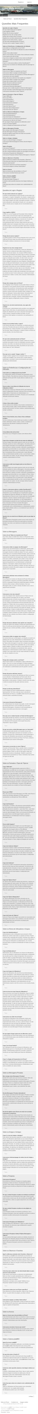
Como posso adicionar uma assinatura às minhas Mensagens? (18, 74)
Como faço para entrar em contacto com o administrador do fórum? (17, 185)
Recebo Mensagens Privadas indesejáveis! (14, 131)
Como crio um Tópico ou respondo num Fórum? (15, 71)
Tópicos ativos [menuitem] (35, 5)
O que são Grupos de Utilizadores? (11, 117)
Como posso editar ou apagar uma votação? (14, 79)
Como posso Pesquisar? (9, 148)
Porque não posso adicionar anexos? (12, 83)
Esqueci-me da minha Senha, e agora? (12, 39)
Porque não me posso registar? (11, 33)
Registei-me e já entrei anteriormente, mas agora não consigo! (18, 38)
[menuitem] (3, 1412)
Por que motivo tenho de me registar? (12, 29)
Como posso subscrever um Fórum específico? (14, 164)
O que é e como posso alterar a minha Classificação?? (16, 63)
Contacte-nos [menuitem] (14, 1402)
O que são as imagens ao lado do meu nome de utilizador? (17, 58)
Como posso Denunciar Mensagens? (12, 86)
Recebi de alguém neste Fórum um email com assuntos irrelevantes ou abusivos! (17, 134)
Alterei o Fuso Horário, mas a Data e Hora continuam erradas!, (18, 54)
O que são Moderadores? (9, 115)
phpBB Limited (9, 1345)
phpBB (10, 1407)
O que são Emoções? (8, 99)
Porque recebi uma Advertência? (11, 84)
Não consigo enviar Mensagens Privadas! (13, 130)
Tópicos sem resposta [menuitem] (30, 5)
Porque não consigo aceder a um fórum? (13, 81)
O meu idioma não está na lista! (11, 56)
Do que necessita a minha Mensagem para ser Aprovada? (17, 89)
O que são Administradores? (10, 113)
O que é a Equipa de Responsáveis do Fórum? (14, 125)
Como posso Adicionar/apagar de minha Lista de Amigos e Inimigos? (17, 142)
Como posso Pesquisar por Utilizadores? (13, 153)
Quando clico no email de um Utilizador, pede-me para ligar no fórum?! (18, 65)
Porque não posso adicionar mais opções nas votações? (17, 78)
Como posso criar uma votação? (11, 76)
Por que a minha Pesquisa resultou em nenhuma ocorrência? (18, 149)
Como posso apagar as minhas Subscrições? (14, 166)
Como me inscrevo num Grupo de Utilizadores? (15, 118)
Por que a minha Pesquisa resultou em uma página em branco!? (19, 151)
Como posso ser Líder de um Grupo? (12, 120)
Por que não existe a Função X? (11, 179)
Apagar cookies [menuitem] (24, 1402)
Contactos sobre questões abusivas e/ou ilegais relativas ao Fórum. (18, 181)
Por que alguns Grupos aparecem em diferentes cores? (17, 122)
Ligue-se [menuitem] (29, 2)
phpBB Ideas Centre (26, 1359)
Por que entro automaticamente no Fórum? (13, 41)
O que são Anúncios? (8, 104)
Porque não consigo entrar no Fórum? (12, 36)
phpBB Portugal (10, 1408)
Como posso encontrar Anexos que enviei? (13, 173)
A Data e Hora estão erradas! (10, 53)
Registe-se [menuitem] (21, 2)
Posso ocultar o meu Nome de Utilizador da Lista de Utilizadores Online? (19, 50)
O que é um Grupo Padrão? (10, 123)
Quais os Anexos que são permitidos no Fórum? (15, 171)
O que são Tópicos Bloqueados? (11, 108)
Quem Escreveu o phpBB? (9, 177)
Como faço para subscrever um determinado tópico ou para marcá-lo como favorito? (18, 162)
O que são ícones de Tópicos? (10, 109)
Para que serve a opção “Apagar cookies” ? (14, 43)
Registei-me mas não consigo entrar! (12, 34)
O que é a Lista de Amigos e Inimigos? (12, 140)
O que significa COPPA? (9, 31)
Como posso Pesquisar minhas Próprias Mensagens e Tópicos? (19, 154)
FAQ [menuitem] (1, 15)
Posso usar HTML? (7, 97)
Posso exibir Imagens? (8, 101)
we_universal (6, 1410)
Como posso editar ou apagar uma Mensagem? (15, 73)
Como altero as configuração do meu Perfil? (14, 48)
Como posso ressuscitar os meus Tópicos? (13, 91)
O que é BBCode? (7, 96)
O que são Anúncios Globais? (10, 102)
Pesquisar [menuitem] (5, 15)
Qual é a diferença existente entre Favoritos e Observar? (17, 159)
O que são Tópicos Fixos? (9, 106)
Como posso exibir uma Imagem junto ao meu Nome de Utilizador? (17, 60)
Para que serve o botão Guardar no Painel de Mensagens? (17, 88)
